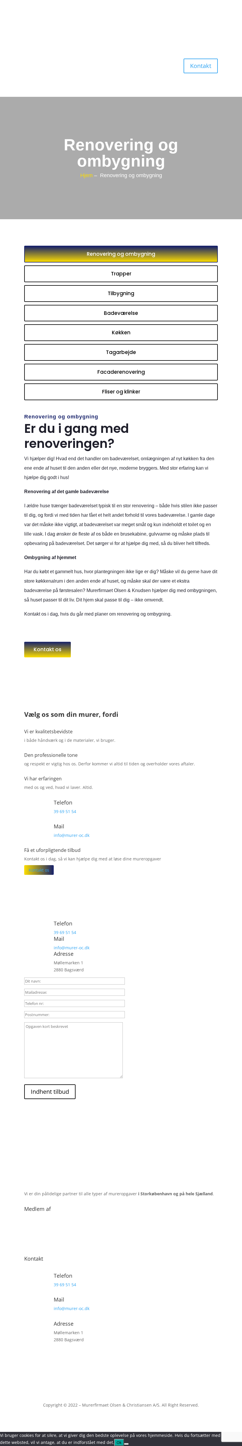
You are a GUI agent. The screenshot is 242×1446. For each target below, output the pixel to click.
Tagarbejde (121, 352)
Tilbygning (121, 293)
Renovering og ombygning (121, 253)
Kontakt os (47, 649)
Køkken (121, 332)
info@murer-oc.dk (71, 835)
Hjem (86, 175)
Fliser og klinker (121, 391)
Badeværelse (121, 313)
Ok (119, 1442)
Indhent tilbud (50, 1092)
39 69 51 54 (65, 811)
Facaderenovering (121, 371)
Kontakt (200, 66)
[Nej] (126, 1444)
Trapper (121, 273)
